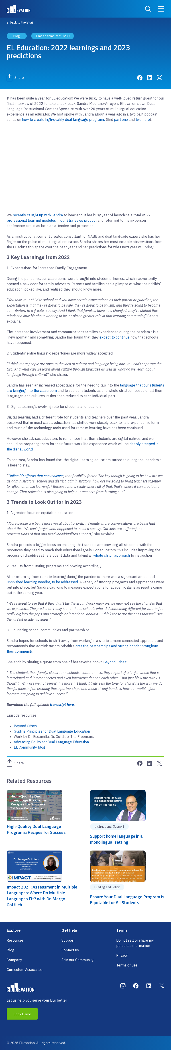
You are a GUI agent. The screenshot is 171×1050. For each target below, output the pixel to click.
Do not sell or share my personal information (135, 943)
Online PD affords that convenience (35, 476)
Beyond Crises (114, 662)
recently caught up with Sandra (38, 215)
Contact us (70, 950)
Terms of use (126, 965)
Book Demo (22, 1014)
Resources (15, 940)
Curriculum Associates (25, 969)
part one (121, 119)
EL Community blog (29, 747)
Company (14, 960)
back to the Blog (21, 22)
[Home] (18, 9)
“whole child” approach (111, 555)
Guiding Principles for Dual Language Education (52, 731)
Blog (10, 950)
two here (143, 119)
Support (68, 940)
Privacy (122, 955)
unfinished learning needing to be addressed (42, 582)
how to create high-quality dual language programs (63, 119)
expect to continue (115, 337)
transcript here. (62, 704)
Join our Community (77, 960)
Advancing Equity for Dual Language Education (51, 742)
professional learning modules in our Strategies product (52, 220)
